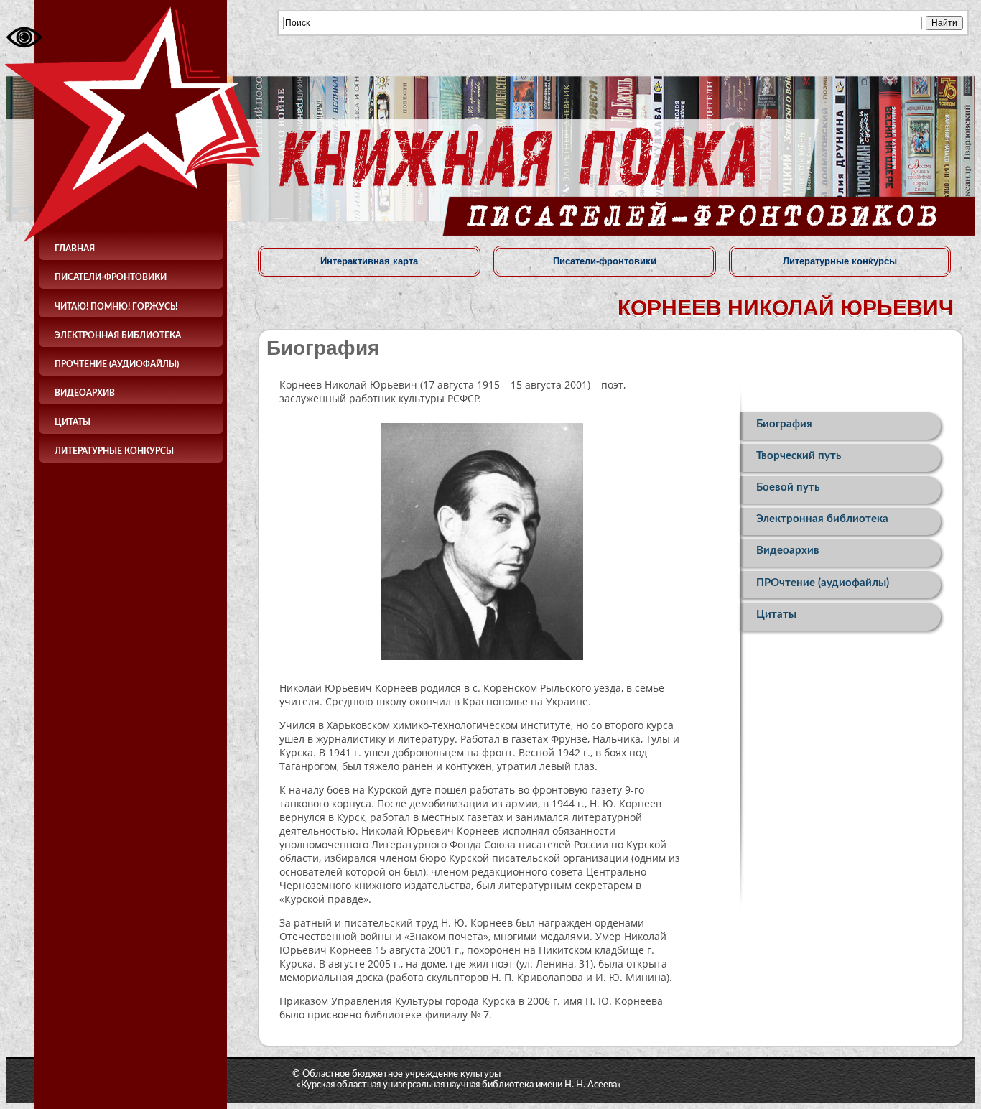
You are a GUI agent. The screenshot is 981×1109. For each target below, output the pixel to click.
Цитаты (72, 422)
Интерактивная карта (369, 261)
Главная (75, 248)
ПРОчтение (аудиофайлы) (117, 364)
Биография (784, 424)
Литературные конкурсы (114, 451)
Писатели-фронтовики (111, 277)
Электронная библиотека (118, 335)
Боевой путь (787, 487)
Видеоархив (85, 393)
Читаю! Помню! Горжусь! (116, 306)
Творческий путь (798, 455)
